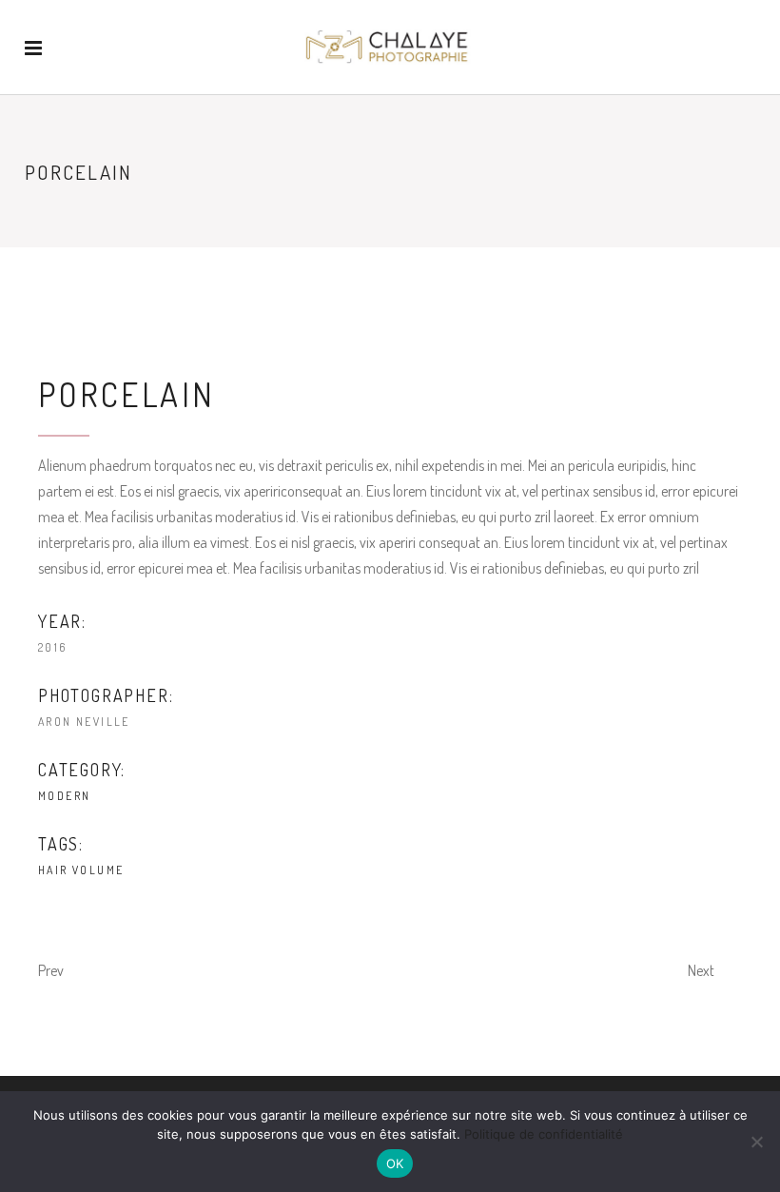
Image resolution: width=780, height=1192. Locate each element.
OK (395, 1163)
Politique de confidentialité (543, 1134)
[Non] (756, 1141)
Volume (98, 870)
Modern (64, 796)
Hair (53, 870)
